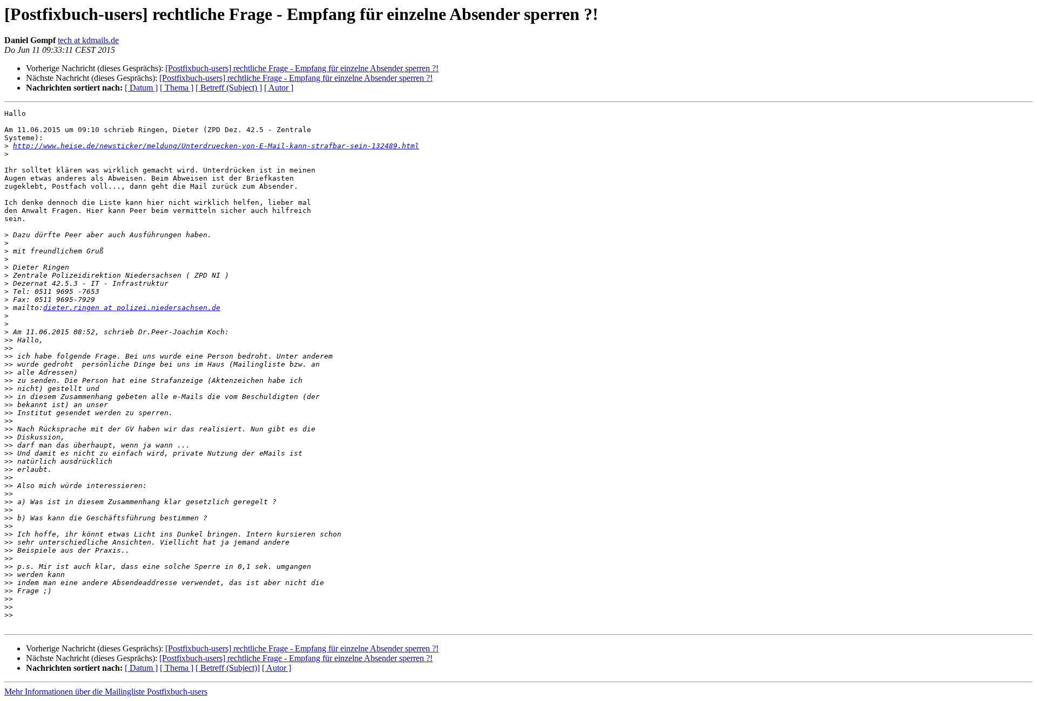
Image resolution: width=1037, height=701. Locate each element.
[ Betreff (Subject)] (228, 667)
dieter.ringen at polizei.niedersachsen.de (131, 308)
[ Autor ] (278, 87)
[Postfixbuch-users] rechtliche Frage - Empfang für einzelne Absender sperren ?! (302, 68)
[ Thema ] (176, 87)
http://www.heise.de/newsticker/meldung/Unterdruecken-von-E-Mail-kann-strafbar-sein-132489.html (216, 146)
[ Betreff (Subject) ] (229, 87)
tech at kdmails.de (88, 40)
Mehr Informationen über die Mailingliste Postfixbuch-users (105, 691)
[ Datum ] (141, 87)
